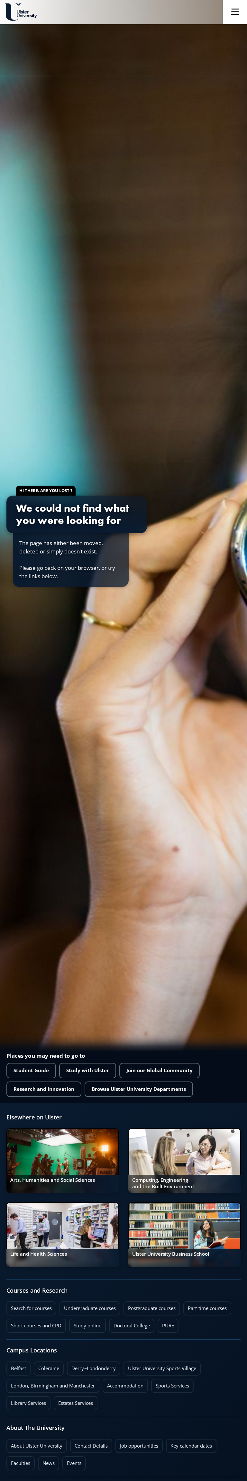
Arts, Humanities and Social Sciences (52, 1180)
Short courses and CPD (33, 1324)
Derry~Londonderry (91, 1366)
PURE (168, 1325)
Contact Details (91, 1445)
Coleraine (46, 1366)
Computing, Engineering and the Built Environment (163, 1183)
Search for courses (31, 1308)
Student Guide (31, 1070)
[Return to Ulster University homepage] (21, 12)
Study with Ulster (87, 1070)
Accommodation (123, 1384)
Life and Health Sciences (38, 1254)
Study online (85, 1324)
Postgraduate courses (150, 1306)
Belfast (16, 1366)
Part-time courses (205, 1306)
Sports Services (170, 1384)
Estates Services (73, 1401)
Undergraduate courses (87, 1306)
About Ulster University (36, 1445)
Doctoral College (129, 1324)
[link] (62, 1160)
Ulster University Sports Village (162, 1368)
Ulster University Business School (170, 1254)
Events (71, 1461)
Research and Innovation (44, 1089)
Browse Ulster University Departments (139, 1089)
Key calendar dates (191, 1445)
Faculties (20, 1463)
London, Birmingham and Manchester (53, 1385)
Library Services (26, 1401)
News (46, 1461)
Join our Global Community (159, 1070)
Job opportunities (139, 1445)
